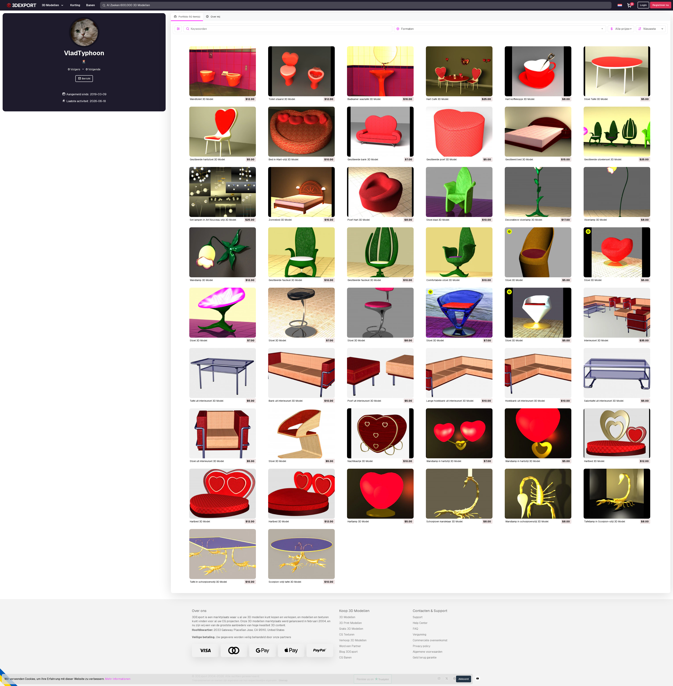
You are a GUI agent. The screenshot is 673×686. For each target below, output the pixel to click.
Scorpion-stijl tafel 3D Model (285, 581)
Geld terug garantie (425, 657)
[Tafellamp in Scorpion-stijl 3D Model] (617, 494)
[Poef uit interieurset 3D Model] (380, 373)
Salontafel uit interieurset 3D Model (603, 400)
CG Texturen (346, 634)
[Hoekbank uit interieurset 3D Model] (538, 373)
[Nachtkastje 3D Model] (380, 433)
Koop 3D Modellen (354, 610)
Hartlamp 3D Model (358, 521)
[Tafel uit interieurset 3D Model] (222, 373)
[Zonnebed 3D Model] (301, 192)
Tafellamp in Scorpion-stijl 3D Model (604, 521)
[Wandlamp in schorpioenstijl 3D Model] (538, 494)
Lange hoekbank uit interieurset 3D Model (449, 400)
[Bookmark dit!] (251, 91)
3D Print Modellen (350, 623)
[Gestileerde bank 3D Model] (380, 132)
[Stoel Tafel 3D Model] (617, 71)
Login (643, 5)
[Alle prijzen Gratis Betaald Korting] (621, 28)
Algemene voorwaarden (427, 652)
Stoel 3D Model (514, 280)
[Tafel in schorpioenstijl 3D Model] (222, 554)
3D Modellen (347, 617)
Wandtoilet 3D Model (201, 99)
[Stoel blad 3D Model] (459, 192)
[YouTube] (477, 678)
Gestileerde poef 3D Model (441, 159)
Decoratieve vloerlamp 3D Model (523, 219)
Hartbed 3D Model (594, 461)
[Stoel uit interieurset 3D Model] (222, 433)
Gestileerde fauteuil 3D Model (285, 280)
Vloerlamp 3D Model (595, 219)
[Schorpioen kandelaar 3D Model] (459, 494)
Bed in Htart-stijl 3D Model (283, 159)
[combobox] (502, 29)
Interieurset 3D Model (596, 340)
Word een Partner (350, 646)
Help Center (420, 623)
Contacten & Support (430, 610)
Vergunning (419, 634)
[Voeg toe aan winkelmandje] (243, 91)
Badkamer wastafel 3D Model (364, 99)
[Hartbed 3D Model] (617, 433)
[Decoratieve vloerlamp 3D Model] (538, 192)
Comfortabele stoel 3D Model (443, 280)
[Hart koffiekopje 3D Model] (538, 71)
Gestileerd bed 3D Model (519, 159)
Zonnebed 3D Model (280, 219)
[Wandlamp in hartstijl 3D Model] (459, 433)
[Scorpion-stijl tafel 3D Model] (301, 554)
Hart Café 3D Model (437, 99)
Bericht (85, 78)
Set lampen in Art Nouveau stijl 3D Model (213, 219)
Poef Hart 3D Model (359, 219)
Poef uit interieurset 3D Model (364, 400)
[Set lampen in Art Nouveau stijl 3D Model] (222, 192)
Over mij (215, 16)
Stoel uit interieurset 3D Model (207, 461)
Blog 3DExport (348, 652)
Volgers (74, 69)
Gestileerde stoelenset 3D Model (602, 159)
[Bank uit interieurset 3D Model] (301, 373)
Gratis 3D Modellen (351, 629)
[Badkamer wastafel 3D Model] (380, 71)
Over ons (199, 610)
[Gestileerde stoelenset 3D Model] (617, 132)
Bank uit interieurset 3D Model (285, 400)
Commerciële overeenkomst (430, 640)
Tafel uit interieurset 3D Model (206, 400)
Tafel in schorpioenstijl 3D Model (208, 581)
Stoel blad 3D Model (437, 219)
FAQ (415, 629)
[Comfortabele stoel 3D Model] (459, 252)
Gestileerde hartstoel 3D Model (207, 159)
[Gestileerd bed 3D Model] (538, 132)
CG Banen (345, 657)
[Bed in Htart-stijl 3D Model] (301, 132)
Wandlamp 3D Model (201, 280)
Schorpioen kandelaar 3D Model (444, 521)
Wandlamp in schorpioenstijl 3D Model (526, 521)
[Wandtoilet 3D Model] (222, 71)
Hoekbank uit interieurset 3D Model (525, 400)
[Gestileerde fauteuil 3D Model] (301, 252)
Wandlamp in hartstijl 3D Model (443, 461)
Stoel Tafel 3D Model (596, 99)
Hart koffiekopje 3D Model (519, 99)
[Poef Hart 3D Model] (380, 192)
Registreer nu (660, 5)
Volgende (93, 69)
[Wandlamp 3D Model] (222, 252)
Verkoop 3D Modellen (352, 640)
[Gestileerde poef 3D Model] (459, 132)
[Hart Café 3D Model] (459, 71)
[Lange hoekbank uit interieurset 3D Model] (459, 373)
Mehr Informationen (117, 679)
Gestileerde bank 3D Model (363, 159)
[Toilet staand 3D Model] (301, 71)
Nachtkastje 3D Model (360, 461)
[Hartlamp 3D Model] (380, 494)
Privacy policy (421, 646)
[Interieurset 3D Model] (617, 313)
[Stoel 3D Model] (538, 252)
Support (418, 617)
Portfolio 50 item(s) (189, 16)
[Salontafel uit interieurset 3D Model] (617, 373)
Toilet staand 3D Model (282, 99)
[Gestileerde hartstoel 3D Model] (222, 132)
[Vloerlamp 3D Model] (617, 192)
